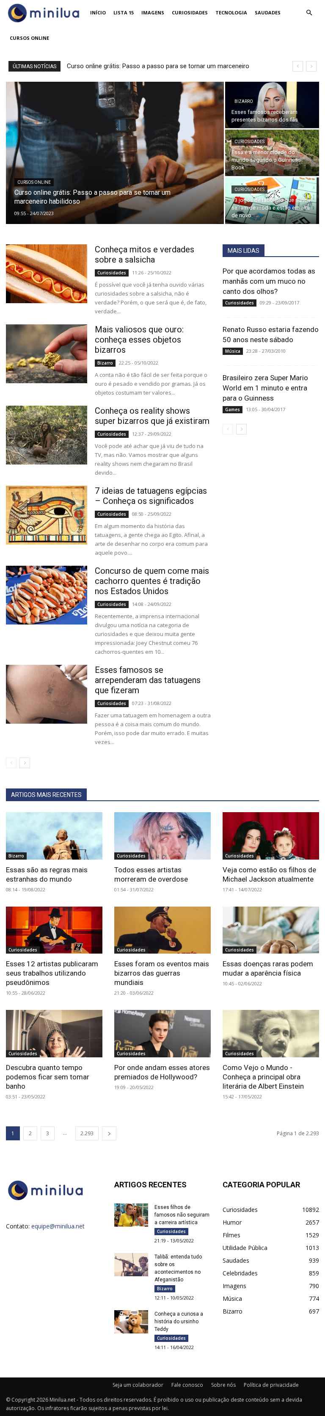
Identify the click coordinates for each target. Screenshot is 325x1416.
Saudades (268, 12)
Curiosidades (190, 12)
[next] (311, 66)
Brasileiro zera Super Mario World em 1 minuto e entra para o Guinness (265, 387)
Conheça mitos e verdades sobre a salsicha (144, 254)
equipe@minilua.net (58, 1226)
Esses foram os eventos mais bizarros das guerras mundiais (161, 973)
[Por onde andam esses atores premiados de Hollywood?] (162, 1033)
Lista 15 (123, 12)
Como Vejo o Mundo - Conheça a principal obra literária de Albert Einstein (263, 1076)
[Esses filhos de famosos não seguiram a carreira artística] (131, 1215)
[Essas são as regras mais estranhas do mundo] (54, 836)
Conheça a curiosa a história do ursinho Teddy (178, 1321)
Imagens (152, 12)
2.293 (87, 1133)
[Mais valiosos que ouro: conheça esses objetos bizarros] (46, 353)
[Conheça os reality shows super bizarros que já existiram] (46, 435)
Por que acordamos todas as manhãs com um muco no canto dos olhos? (269, 281)
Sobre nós (223, 1384)
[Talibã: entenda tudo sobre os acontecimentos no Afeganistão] (131, 1264)
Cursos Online (29, 38)
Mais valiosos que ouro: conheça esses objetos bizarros (139, 339)
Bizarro (243, 101)
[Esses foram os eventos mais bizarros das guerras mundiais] (162, 930)
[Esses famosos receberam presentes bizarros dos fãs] (272, 105)
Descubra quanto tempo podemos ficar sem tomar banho (47, 1076)
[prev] (297, 66)
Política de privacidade (271, 1384)
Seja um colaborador (138, 1384)
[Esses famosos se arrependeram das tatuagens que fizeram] (46, 694)
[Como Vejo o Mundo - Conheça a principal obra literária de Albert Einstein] (271, 1033)
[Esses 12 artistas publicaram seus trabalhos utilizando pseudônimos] (54, 930)
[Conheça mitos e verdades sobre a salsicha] (46, 273)
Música (232, 351)
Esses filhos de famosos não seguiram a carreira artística (181, 1214)
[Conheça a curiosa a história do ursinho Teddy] (131, 1321)
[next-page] (24, 763)
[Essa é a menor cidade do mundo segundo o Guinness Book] (272, 153)
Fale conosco (187, 1384)
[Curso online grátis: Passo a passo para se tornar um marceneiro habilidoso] (115, 153)
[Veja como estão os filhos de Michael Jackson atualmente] (271, 836)
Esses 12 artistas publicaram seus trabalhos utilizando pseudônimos (52, 973)
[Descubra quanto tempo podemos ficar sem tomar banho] (54, 1033)
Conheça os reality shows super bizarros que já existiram (152, 416)
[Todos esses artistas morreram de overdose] (162, 836)
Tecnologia (231, 12)
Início (98, 12)
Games (232, 409)
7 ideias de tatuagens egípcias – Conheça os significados (151, 496)
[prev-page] (11, 763)
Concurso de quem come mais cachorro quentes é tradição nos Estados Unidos (152, 581)
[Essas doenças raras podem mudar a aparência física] (271, 930)
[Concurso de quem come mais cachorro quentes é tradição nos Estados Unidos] (46, 595)
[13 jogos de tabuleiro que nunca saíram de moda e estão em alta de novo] (272, 200)
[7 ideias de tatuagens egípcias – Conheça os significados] (46, 515)
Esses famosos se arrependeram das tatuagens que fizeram (148, 680)
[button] (309, 13)
